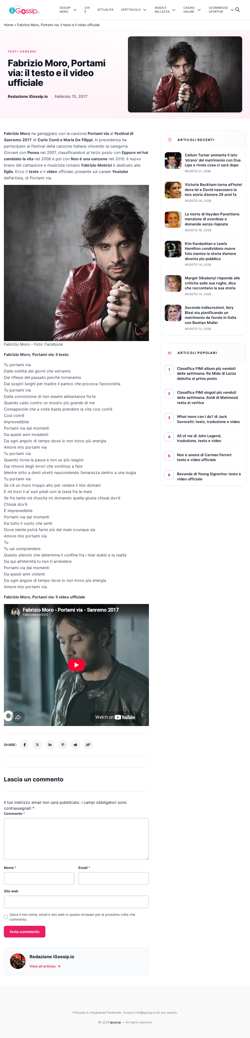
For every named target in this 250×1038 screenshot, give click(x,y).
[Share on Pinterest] (63, 745)
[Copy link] (88, 745)
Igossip (116, 1022)
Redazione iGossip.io (28, 96)
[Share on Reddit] (75, 745)
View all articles (43, 966)
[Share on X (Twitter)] (37, 745)
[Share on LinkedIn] (50, 745)
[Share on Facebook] (25, 745)
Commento (14, 813)
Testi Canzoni (22, 51)
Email (84, 868)
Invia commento (25, 931)
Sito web (11, 891)
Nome (10, 868)
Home (8, 25)
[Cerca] (237, 10)
